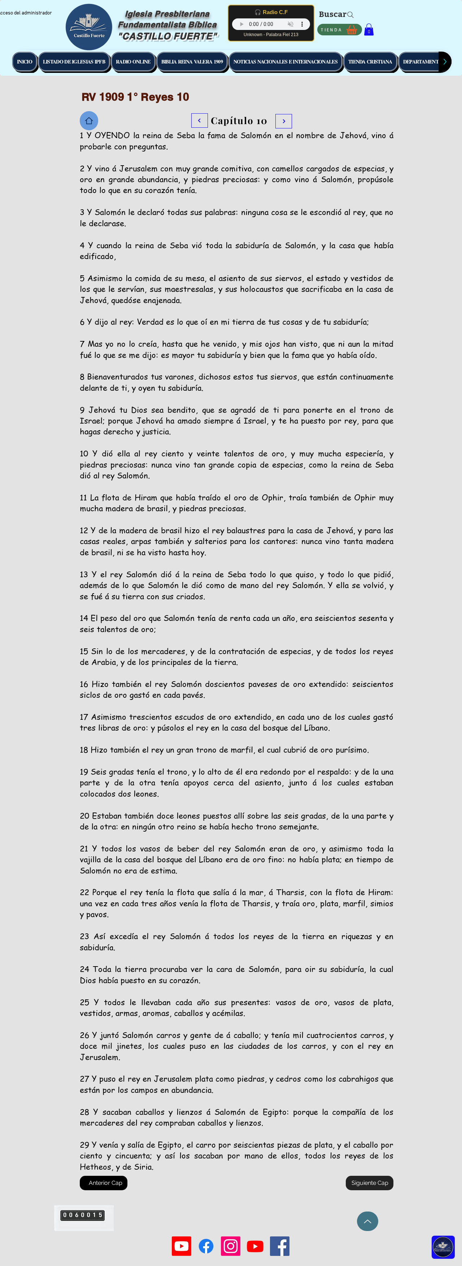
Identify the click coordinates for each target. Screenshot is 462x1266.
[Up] (367, 1221)
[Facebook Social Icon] (279, 1246)
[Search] (350, 15)
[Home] (89, 120)
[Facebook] (206, 1246)
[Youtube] (181, 1246)
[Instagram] (230, 1246)
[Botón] (283, 121)
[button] (369, 29)
